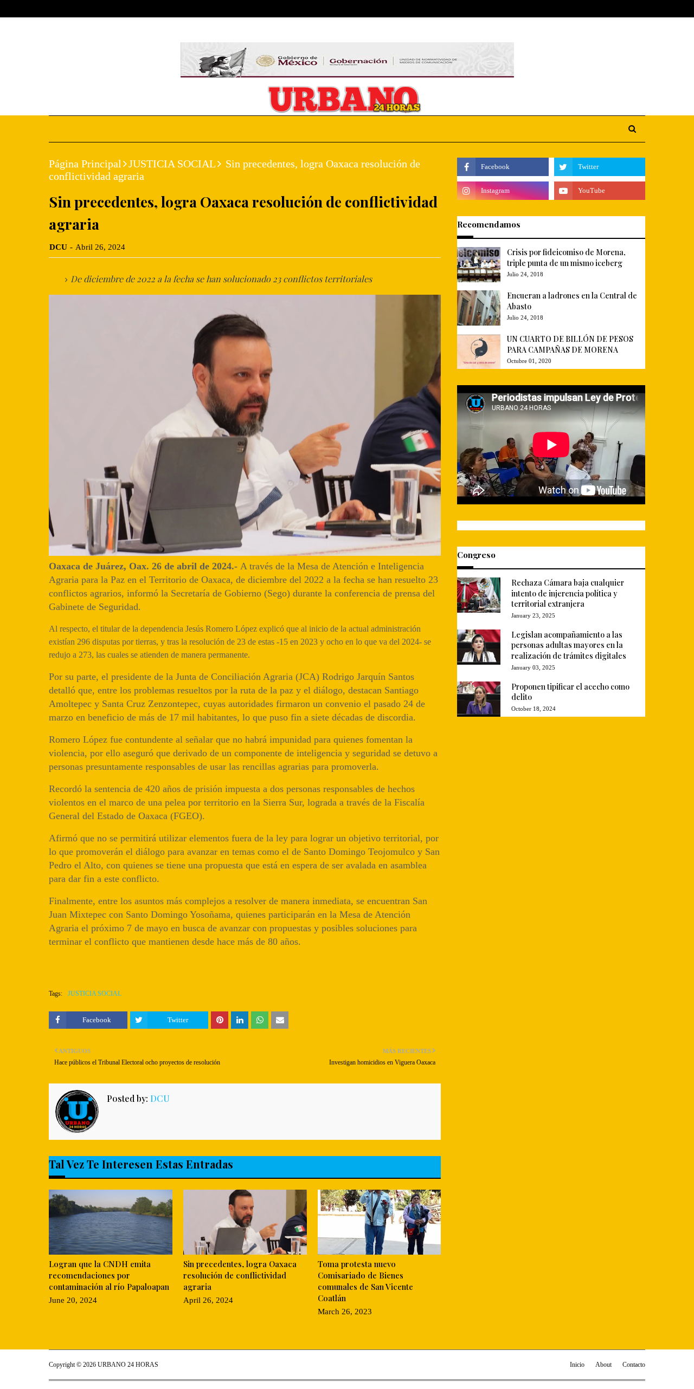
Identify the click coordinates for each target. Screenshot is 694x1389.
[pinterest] (640, 9)
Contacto (633, 1364)
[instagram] (625, 9)
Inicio (577, 1364)
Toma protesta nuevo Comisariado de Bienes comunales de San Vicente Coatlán (365, 1280)
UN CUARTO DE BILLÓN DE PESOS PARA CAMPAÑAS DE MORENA (570, 344)
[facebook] (590, 9)
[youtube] (599, 190)
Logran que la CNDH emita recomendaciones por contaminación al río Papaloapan (109, 1275)
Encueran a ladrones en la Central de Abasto (572, 300)
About (90, 8)
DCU (58, 247)
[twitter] (607, 9)
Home (59, 8)
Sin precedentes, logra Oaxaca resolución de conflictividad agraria (240, 1275)
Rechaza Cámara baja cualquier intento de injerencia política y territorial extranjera (567, 593)
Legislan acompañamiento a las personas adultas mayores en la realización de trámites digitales (568, 645)
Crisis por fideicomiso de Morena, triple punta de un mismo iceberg (566, 257)
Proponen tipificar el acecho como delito (570, 692)
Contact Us (131, 8)
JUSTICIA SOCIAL (172, 164)
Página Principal (85, 164)
